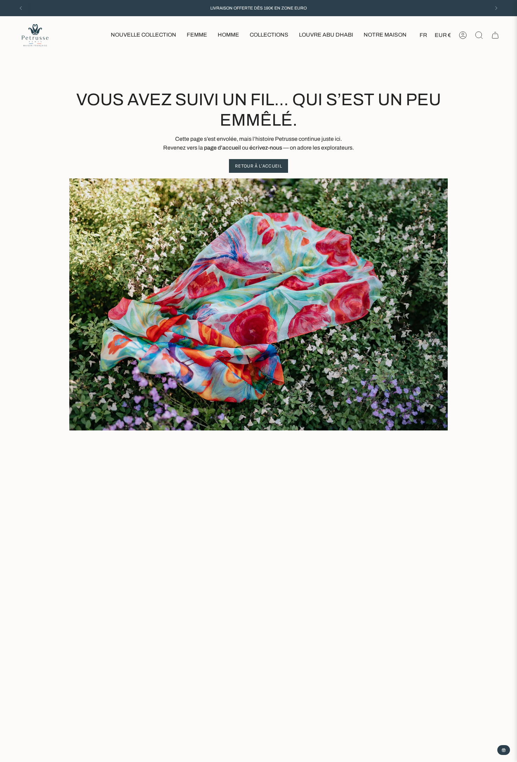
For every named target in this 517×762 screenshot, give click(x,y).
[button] (196, 35)
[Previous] (21, 8)
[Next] (496, 8)
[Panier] (495, 35)
